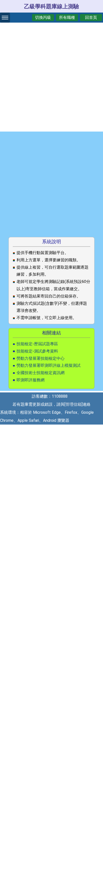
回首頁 (91, 17)
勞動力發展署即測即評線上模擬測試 (48, 365)
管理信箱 (74, 404)
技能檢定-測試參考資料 (37, 351)
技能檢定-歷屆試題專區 (37, 343)
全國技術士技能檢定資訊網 (40, 372)
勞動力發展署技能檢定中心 (40, 358)
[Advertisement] (51, 76)
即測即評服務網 (30, 380)
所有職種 (67, 17)
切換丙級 (43, 17)
